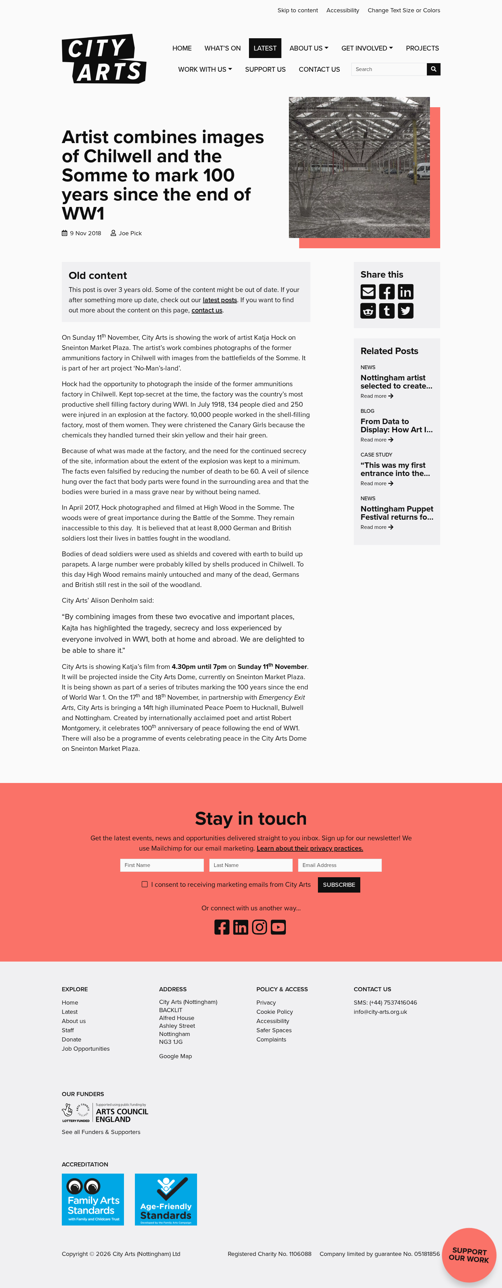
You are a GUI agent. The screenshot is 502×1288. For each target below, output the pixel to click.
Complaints (271, 1039)
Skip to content (298, 10)
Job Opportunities (86, 1048)
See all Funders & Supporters (101, 1132)
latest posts (220, 300)
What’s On (223, 48)
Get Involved (364, 48)
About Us (306, 48)
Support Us (265, 69)
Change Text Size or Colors (404, 10)
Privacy (266, 1002)
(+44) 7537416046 (393, 1002)
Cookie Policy (274, 1011)
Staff (68, 1030)
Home (182, 48)
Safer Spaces (274, 1030)
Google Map (175, 1056)
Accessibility (342, 10)
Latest (265, 48)
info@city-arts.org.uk (380, 1011)
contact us (207, 310)
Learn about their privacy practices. (310, 848)
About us (74, 1021)
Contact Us (319, 69)
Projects (422, 48)
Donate (71, 1039)
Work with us (202, 69)
